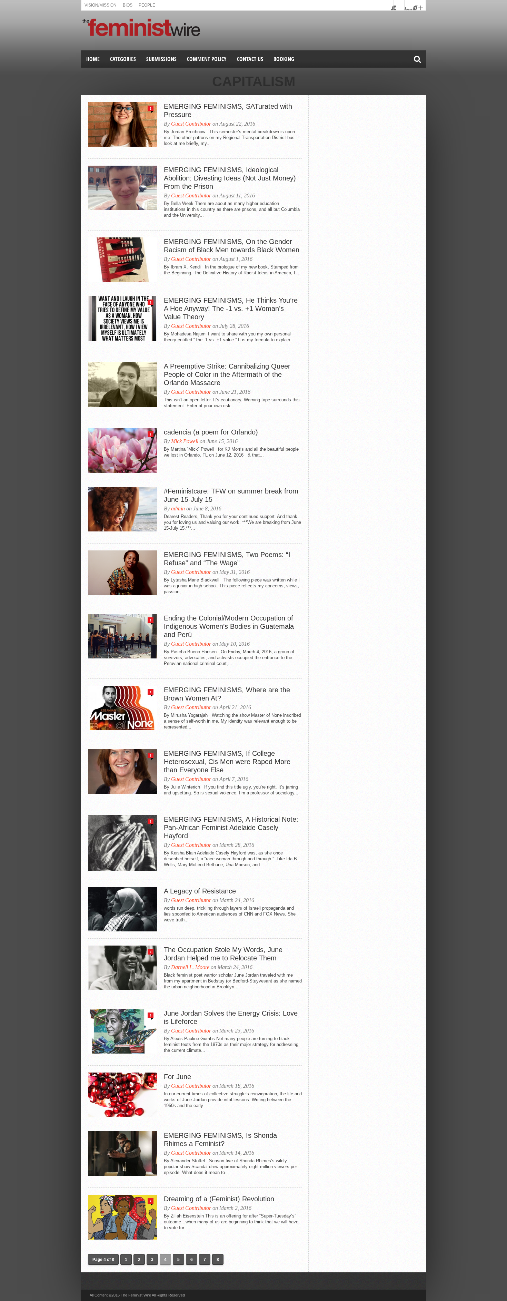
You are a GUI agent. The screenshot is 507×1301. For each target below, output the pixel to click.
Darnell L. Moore (190, 967)
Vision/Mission (100, 5)
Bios (127, 5)
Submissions (161, 59)
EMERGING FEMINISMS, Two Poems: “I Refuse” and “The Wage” (227, 559)
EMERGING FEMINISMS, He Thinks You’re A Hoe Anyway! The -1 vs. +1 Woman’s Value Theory (231, 308)
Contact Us (250, 59)
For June (177, 1076)
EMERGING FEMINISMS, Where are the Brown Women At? (227, 694)
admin (178, 508)
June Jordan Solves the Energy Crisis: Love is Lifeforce (231, 1017)
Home (93, 59)
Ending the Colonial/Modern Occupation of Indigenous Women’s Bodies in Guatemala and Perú (229, 626)
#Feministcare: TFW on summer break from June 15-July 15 (231, 495)
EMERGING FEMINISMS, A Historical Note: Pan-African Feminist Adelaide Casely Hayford (231, 827)
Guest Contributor (191, 124)
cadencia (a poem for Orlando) (211, 432)
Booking (284, 59)
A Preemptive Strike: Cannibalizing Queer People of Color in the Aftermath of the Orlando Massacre (227, 374)
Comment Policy (207, 59)
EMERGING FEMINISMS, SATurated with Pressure (228, 110)
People (147, 5)
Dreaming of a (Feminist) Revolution (219, 1199)
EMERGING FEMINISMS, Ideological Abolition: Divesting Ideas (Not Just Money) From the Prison (230, 178)
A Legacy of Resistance (200, 891)
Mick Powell (184, 441)
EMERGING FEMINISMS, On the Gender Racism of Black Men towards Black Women (231, 246)
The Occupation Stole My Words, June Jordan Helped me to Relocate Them (223, 954)
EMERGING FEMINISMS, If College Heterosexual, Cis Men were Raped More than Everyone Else (227, 762)
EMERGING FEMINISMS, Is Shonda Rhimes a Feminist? (220, 1139)
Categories (123, 59)
